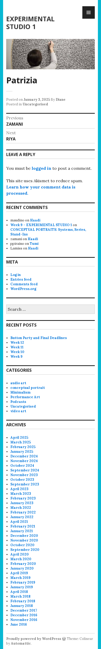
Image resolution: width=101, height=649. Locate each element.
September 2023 (24, 484)
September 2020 (24, 549)
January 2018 (21, 606)
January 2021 (21, 531)
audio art (18, 383)
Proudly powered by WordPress (33, 639)
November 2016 (23, 620)
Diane (61, 99)
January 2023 (21, 503)
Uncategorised (35, 104)
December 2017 (23, 610)
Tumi (34, 243)
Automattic (21, 643)
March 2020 (20, 559)
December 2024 (24, 456)
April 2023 (19, 489)
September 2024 (24, 470)
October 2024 (22, 465)
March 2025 (20, 442)
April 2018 (19, 592)
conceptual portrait (27, 388)
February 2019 (22, 582)
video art (18, 411)
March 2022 (20, 507)
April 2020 (19, 554)
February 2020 (23, 564)
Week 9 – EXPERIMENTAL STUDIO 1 (41, 225)
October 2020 (22, 545)
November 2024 (24, 461)
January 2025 (21, 451)
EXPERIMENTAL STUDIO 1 (30, 22)
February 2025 (22, 447)
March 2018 (20, 596)
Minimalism (20, 392)
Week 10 (17, 352)
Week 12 (17, 342)
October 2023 (22, 479)
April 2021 (19, 521)
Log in (15, 275)
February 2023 (23, 498)
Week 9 (16, 356)
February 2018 (22, 601)
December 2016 (23, 615)
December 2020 (24, 535)
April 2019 (19, 573)
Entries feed (21, 279)
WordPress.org (23, 289)
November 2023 (24, 475)
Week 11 (17, 347)
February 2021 (22, 526)
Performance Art (25, 397)
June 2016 (18, 624)
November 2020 (24, 540)
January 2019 (21, 587)
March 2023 (20, 493)
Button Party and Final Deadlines (38, 338)
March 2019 (20, 578)
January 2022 (21, 517)
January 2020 (22, 568)
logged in (41, 168)
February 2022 (23, 512)
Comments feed (24, 284)
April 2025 (19, 437)
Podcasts (18, 402)
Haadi (35, 220)
